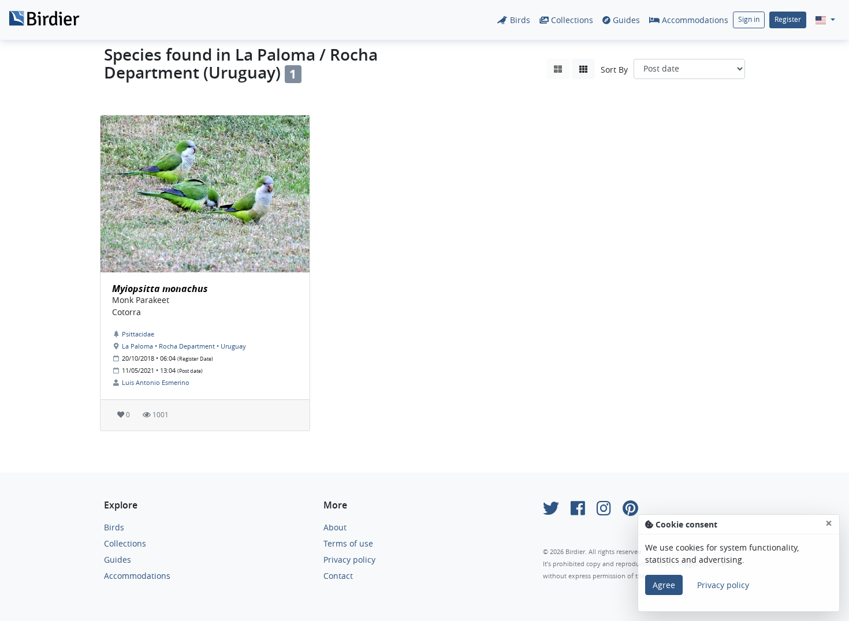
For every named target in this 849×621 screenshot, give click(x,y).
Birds (519, 19)
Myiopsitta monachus (160, 288)
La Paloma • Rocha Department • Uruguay (184, 346)
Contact (338, 575)
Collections (571, 19)
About (335, 527)
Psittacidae (138, 334)
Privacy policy (349, 559)
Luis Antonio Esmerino (155, 382)
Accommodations (694, 19)
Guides (625, 19)
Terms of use (348, 543)
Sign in (748, 19)
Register (787, 19)
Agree (664, 584)
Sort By (614, 69)
